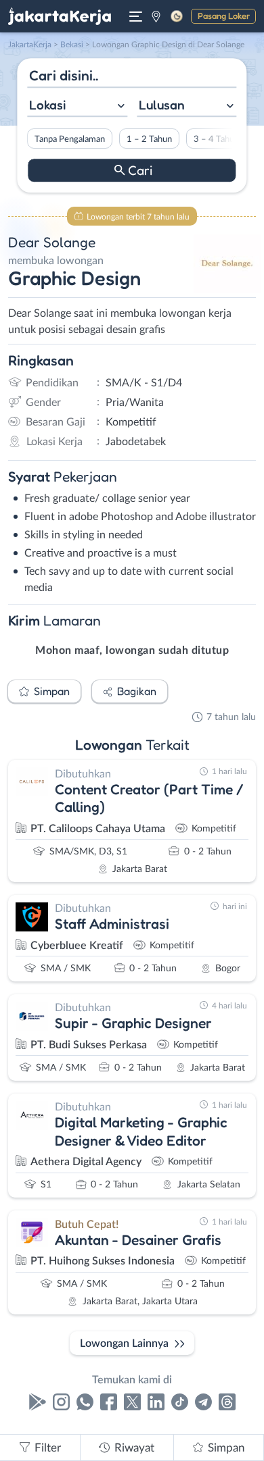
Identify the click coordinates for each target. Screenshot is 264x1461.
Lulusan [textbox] (162, 104)
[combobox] (77, 106)
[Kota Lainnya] (156, 16)
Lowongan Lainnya (124, 1343)
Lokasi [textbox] (47, 104)
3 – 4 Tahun (216, 139)
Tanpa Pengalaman (70, 139)
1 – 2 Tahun (149, 139)
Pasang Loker (224, 15)
